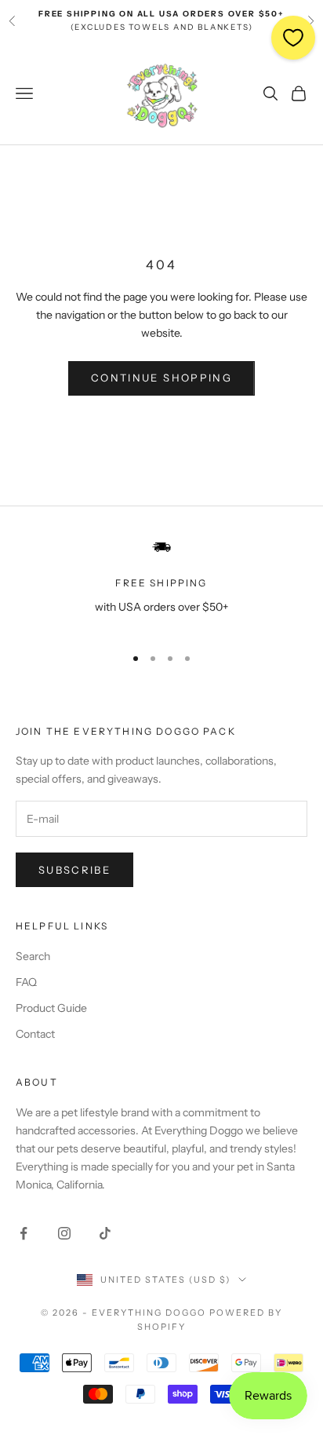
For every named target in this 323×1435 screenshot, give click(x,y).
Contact (35, 1034)
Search (33, 956)
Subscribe (74, 870)
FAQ (26, 982)
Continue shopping (161, 377)
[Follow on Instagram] (64, 1233)
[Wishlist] (293, 38)
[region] (161, 584)
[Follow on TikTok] (105, 1233)
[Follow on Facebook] (23, 1233)
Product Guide (51, 1008)
